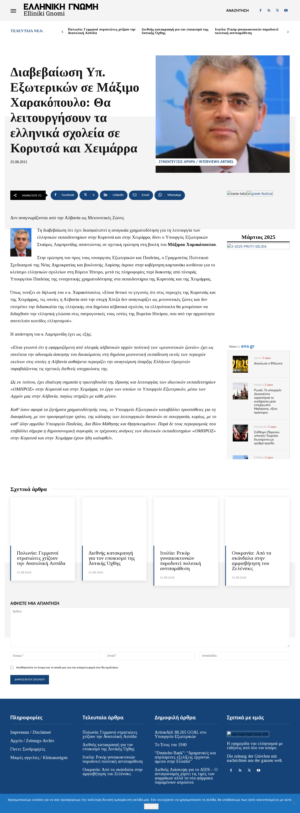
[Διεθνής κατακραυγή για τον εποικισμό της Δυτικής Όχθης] (114, 521)
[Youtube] (286, 10)
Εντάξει (151, 806)
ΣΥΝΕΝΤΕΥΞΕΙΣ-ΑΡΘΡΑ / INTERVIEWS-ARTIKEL (196, 162)
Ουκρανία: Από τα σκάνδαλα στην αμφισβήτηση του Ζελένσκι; (251, 560)
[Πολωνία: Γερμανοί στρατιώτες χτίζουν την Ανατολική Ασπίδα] (42, 521)
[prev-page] (62, 32)
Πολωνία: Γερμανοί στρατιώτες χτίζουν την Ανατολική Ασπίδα (101, 31)
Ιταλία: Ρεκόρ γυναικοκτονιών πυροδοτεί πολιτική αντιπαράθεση (246, 31)
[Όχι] (294, 803)
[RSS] (269, 10)
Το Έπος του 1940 (171, 744)
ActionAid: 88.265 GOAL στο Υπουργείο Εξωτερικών (180, 734)
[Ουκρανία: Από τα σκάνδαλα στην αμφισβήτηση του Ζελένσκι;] (257, 521)
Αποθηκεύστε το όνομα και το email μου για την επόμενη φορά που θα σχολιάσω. (67, 667)
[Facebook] (260, 10)
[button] (237, 10)
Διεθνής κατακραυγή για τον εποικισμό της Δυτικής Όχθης (174, 31)
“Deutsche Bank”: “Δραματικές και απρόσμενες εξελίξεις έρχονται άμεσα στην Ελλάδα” (185, 757)
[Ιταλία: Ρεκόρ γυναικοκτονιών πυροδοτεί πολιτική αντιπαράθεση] (186, 521)
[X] (277, 10)
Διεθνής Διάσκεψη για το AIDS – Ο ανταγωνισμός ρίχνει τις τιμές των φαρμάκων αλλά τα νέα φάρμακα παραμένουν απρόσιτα (186, 776)
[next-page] (288, 32)
